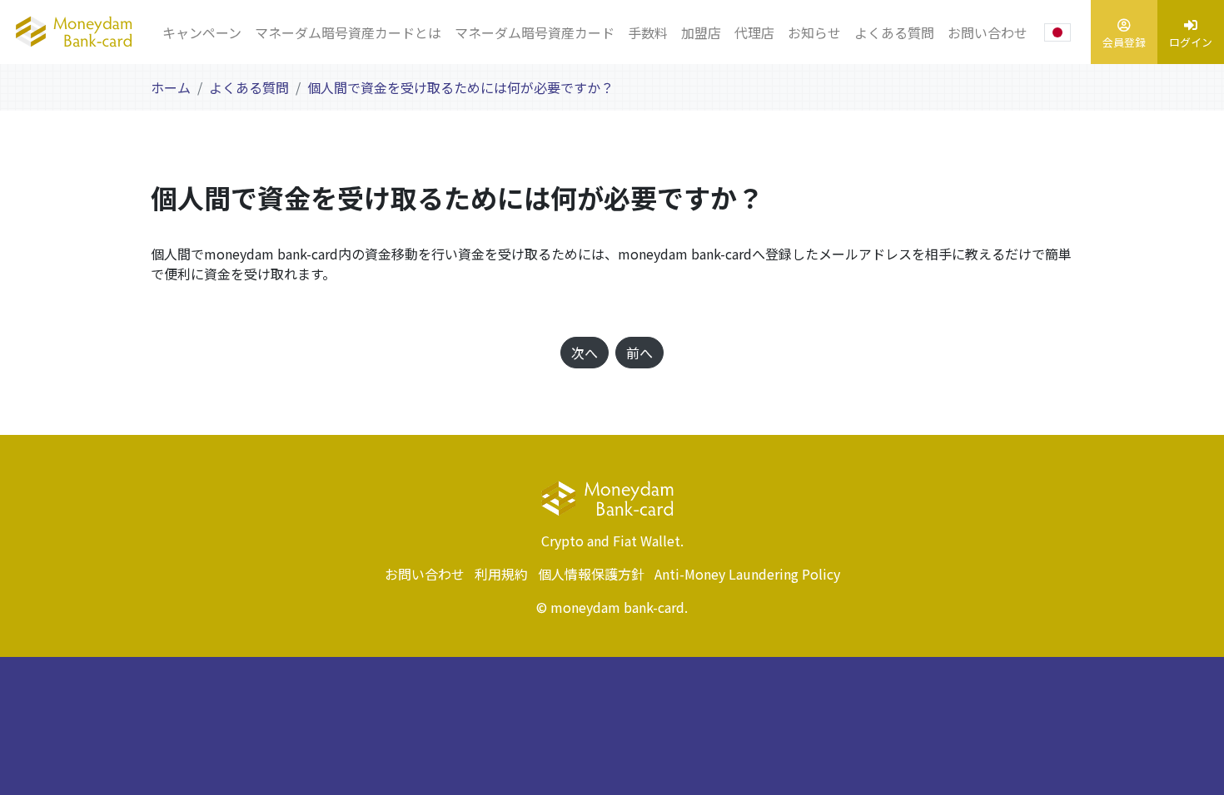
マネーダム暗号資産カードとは (348, 32)
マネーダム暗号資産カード (534, 32)
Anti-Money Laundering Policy (747, 574)
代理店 (754, 32)
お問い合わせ (987, 32)
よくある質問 (894, 32)
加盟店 (701, 32)
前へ (639, 353)
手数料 (648, 32)
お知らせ (814, 32)
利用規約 (501, 574)
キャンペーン (201, 32)
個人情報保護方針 (591, 574)
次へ (584, 353)
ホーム (171, 87)
